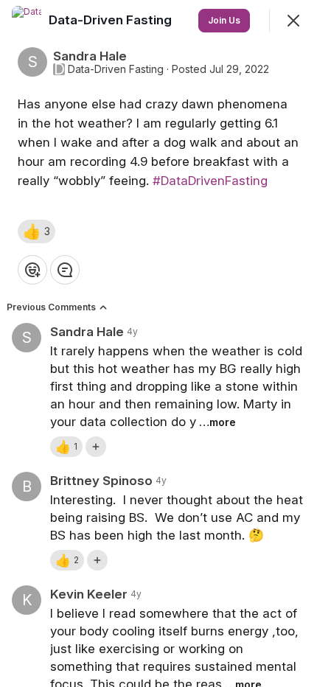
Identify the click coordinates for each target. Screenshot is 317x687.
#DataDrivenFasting (210, 180)
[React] (32, 270)
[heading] (112, 20)
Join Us (224, 20)
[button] (36, 231)
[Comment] (65, 270)
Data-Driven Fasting (116, 69)
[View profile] (26, 20)
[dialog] (158, 343)
